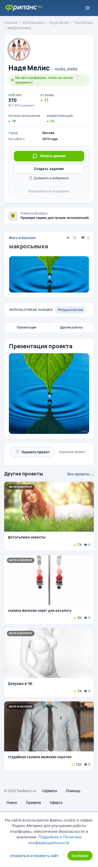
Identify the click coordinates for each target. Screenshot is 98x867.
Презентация (26, 327)
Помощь (73, 791)
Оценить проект (32, 452)
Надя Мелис (29, 68)
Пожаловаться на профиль (49, 191)
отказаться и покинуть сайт (34, 856)
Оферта (56, 803)
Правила (33, 803)
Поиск (12, 803)
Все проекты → (80, 474)
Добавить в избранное (51, 178)
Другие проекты (23, 473)
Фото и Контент (22, 238)
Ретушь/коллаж (70, 310)
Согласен (80, 856)
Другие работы (71, 327)
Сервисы (49, 791)
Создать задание (49, 169)
